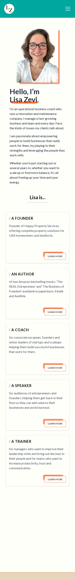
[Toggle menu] (68, 8)
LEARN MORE (55, 256)
